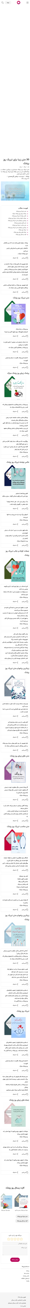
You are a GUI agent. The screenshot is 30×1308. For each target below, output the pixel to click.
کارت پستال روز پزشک (21, 234)
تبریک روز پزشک (22, 230)
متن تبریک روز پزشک (21, 211)
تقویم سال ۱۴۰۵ (22, 1297)
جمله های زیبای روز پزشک (19, 232)
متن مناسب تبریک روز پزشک (19, 225)
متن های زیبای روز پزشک (20, 223)
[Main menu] (27, 2)
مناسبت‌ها (26, 1273)
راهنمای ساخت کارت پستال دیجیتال (17, 1303)
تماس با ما (23, 1306)
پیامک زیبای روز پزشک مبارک (19, 214)
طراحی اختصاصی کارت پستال (18, 1300)
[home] (18, 2)
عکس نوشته (26, 1276)
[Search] (2, 2)
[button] (3, 1202)
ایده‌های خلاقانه (25, 1278)
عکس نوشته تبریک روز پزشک (19, 216)
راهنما (27, 1281)
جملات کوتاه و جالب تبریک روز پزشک (17, 218)
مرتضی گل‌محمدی (13, 176)
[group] (21, 1202)
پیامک (27, 1271)
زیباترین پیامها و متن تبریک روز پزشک (17, 221)
